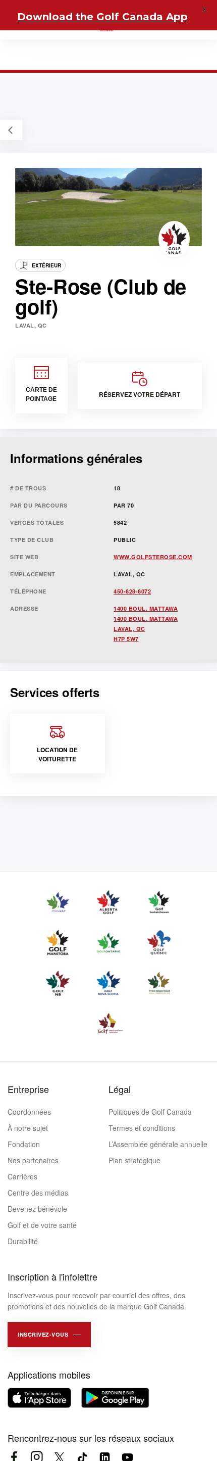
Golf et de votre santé (42, 1225)
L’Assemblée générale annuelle (157, 1144)
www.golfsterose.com (153, 557)
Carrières (22, 1176)
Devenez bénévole (37, 1209)
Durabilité (23, 1241)
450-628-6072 (132, 591)
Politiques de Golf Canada (150, 1112)
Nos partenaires (33, 1160)
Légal (119, 1088)
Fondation (24, 1144)
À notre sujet (28, 1128)
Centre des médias (38, 1193)
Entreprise (28, 1088)
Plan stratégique (134, 1160)
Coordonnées (29, 1112)
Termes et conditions (141, 1128)
